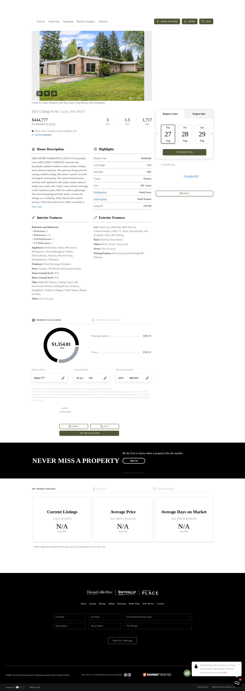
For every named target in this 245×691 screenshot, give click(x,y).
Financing (121, 603)
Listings (92, 603)
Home (83, 603)
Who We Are (148, 603)
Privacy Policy (202, 687)
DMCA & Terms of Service (222, 687)
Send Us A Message (123, 640)
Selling (111, 603)
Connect (160, 603)
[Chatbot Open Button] (237, 683)
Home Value (134, 603)
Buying (102, 603)
